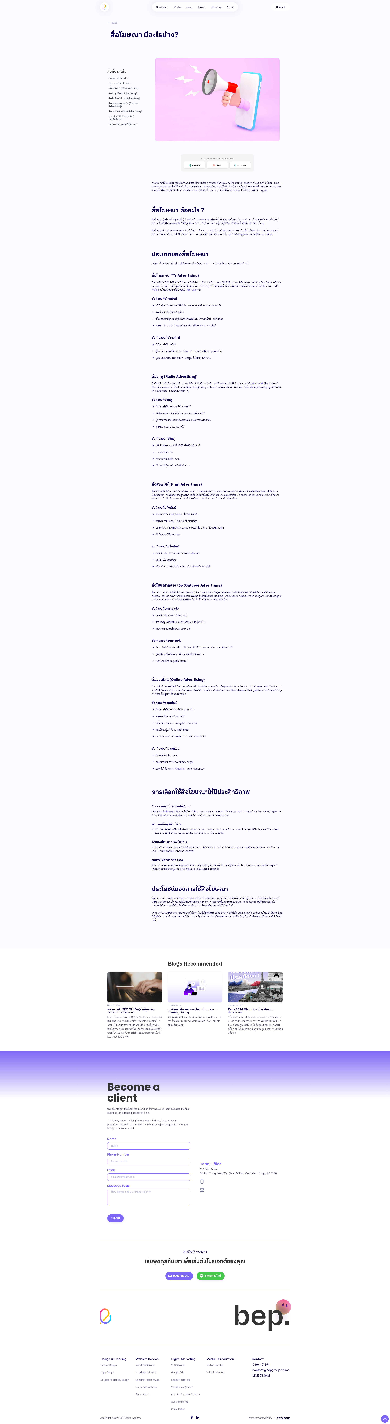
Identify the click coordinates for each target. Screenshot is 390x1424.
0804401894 (261, 1364)
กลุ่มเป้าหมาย (167, 812)
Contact (280, 7)
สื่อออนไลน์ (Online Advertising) (125, 111)
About (230, 7)
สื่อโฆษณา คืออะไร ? (119, 78)
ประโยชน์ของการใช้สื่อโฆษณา (123, 125)
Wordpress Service (146, 1373)
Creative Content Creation (185, 1395)
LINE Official (261, 1375)
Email (111, 1170)
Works (177, 7)
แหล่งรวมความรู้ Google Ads (267, 1382)
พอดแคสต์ (257, 384)
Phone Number (118, 1154)
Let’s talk (282, 1418)
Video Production (215, 1373)
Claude (219, 165)
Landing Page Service (147, 1380)
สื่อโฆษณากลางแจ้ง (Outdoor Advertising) (124, 105)
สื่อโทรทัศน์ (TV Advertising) (123, 88)
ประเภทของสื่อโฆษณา (120, 83)
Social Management (182, 1387)
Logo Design (107, 1373)
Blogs (189, 7)
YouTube (191, 290)
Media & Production (220, 1359)
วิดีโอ (155, 290)
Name (111, 1139)
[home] (104, 7)
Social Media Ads (180, 1380)
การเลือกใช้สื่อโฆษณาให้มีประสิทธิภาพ (121, 118)
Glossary (216, 7)
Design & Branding (114, 1359)
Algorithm (180, 769)
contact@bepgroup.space (270, 1369)
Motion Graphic (214, 1365)
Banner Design (109, 1365)
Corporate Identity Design (115, 1380)
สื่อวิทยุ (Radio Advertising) (123, 93)
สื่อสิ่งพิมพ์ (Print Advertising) (124, 98)
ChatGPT (196, 165)
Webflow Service (145, 1365)
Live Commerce (179, 1402)
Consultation (178, 1409)
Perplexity (241, 165)
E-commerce (143, 1395)
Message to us (118, 1185)
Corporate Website (146, 1387)
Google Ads (177, 1373)
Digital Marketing (183, 1359)
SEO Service (177, 1365)
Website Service (147, 1359)
